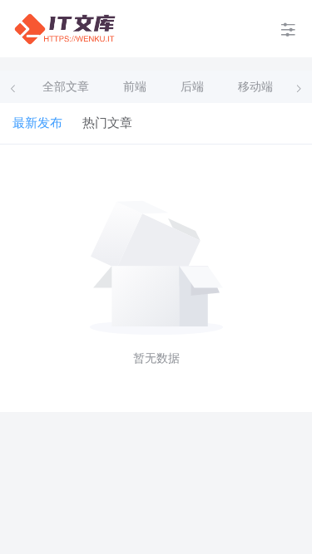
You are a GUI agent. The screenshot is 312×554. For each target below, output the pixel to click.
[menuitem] (65, 29)
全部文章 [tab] (65, 87)
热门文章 (107, 123)
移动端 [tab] (255, 87)
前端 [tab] (134, 87)
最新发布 (37, 123)
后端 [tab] (192, 87)
